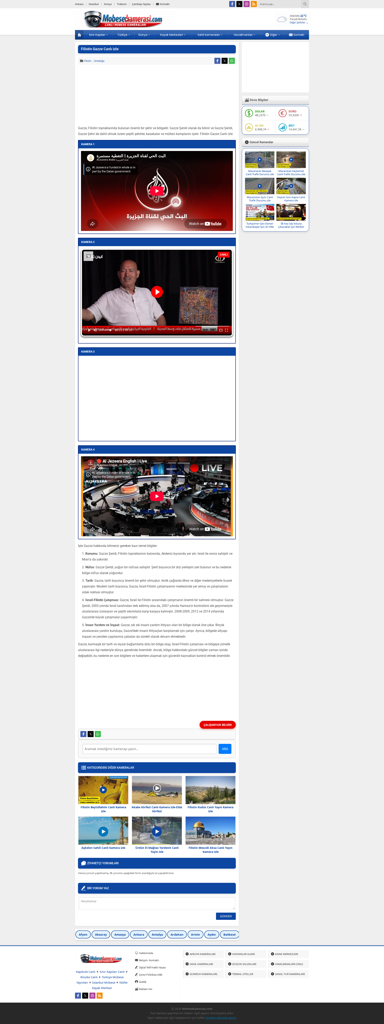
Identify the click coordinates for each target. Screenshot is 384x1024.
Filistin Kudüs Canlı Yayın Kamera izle (210, 809)
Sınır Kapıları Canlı (112, 972)
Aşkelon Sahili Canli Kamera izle (103, 848)
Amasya (120, 934)
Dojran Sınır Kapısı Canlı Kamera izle (291, 199)
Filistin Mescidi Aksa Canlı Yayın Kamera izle (210, 850)
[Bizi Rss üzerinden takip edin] (254, 4)
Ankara (138, 934)
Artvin (195, 934)
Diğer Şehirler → (299, 22)
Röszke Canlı (89, 977)
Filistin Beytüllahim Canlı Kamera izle (103, 809)
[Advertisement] (157, 96)
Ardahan (177, 934)
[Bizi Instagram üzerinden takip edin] (247, 4)
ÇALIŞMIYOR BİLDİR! (218, 725)
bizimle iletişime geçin (221, 1018)
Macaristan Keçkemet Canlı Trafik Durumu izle (291, 172)
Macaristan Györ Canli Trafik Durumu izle (260, 199)
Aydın (212, 934)
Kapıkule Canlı (85, 972)
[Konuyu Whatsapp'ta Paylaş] (232, 61)
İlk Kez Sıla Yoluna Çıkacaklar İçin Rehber (291, 225)
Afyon (83, 934)
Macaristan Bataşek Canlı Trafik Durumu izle (260, 172)
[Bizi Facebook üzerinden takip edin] (232, 4)
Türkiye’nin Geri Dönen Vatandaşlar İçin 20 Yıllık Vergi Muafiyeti (260, 227)
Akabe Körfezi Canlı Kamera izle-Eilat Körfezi (157, 809)
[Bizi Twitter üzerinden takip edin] (239, 4)
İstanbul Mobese (103, 982)
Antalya (157, 934)
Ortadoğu (99, 61)
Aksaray (101, 934)
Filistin (87, 61)
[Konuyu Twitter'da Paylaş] (225, 61)
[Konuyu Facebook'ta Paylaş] (217, 61)
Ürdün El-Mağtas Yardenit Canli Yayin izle (157, 850)
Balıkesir (229, 934)
